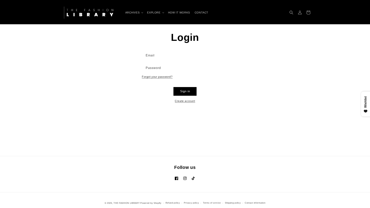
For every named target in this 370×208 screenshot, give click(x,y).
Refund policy (173, 203)
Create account (185, 100)
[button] (134, 12)
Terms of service (212, 203)
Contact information (255, 203)
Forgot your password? (157, 76)
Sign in (185, 91)
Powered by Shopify (150, 203)
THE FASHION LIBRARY (127, 203)
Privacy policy (191, 203)
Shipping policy (233, 203)
